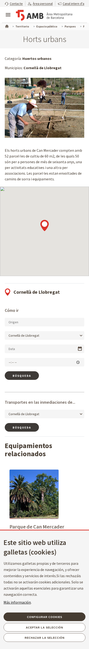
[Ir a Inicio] (6, 25)
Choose (79, 348)
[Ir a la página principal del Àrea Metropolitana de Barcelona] (44, 15)
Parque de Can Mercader (36, 526)
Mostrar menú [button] (8, 11)
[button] (14, 3)
